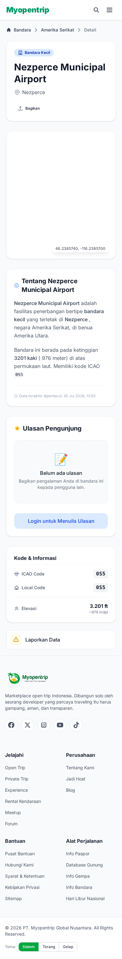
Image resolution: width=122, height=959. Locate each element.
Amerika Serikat (57, 29)
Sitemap (13, 898)
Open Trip (15, 767)
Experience (16, 790)
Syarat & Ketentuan (24, 876)
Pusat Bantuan (20, 853)
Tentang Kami (80, 767)
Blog (70, 790)
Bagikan (32, 108)
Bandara (22, 29)
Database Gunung (84, 864)
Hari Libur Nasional (85, 898)
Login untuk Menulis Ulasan (61, 521)
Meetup (13, 812)
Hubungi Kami (19, 864)
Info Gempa (78, 876)
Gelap (68, 946)
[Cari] (96, 10)
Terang (49, 946)
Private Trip (16, 778)
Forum (11, 823)
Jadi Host (75, 778)
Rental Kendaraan (23, 801)
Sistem (29, 946)
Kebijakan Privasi (22, 887)
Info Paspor (77, 853)
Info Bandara (79, 887)
